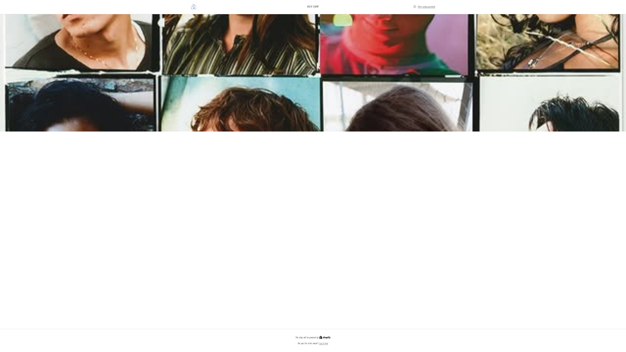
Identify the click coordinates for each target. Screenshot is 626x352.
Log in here (323, 343)
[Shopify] (325, 337)
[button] (424, 7)
